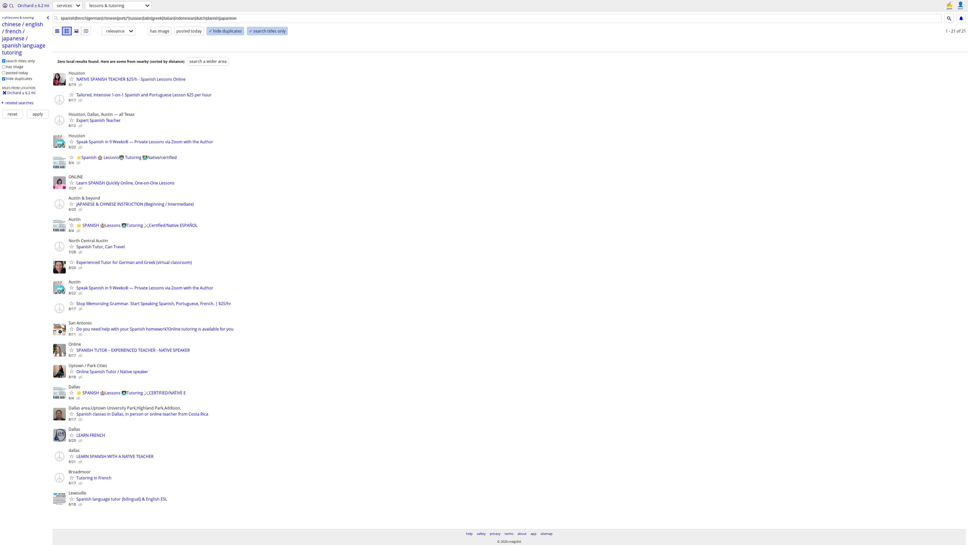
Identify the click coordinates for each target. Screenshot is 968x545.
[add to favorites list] (72, 79)
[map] (86, 31)
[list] (57, 31)
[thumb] (67, 31)
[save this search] (961, 18)
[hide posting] (81, 85)
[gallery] (76, 31)
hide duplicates (19, 78)
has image (14, 66)
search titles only (20, 61)
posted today (17, 72)
